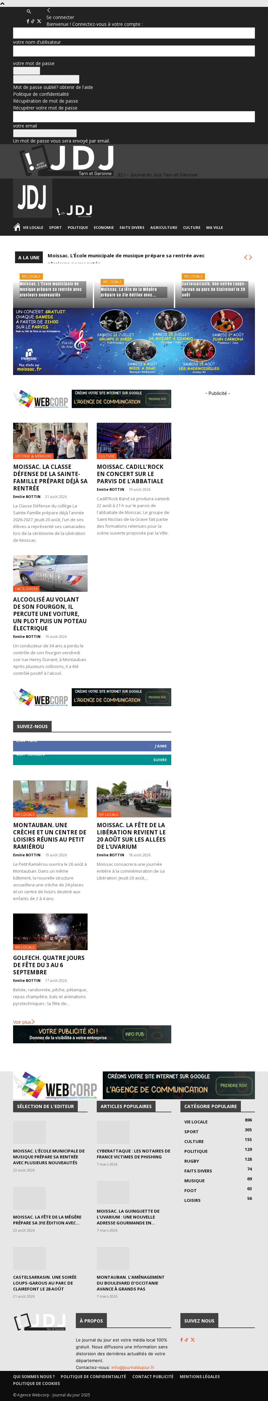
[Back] (48, 10)
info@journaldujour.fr (132, 1367)
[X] (39, 21)
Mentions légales (200, 1376)
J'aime (161, 745)
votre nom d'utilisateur (37, 42)
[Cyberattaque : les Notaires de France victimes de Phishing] (134, 1132)
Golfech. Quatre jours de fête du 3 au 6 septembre (49, 965)
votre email (25, 126)
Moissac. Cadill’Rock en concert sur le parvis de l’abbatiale (130, 474)
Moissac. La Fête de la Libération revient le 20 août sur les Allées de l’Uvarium (131, 835)
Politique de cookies (36, 1383)
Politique (78, 227)
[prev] (245, 257)
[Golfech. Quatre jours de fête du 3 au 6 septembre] (50, 932)
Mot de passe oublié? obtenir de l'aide (53, 87)
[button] (29, 12)
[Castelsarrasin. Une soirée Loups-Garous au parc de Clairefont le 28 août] (215, 285)
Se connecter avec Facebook (46, 79)
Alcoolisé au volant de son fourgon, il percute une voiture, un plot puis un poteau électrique (50, 614)
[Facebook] (28, 21)
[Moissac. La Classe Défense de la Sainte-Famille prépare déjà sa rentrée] (50, 441)
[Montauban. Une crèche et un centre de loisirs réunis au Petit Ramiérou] (50, 798)
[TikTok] (33, 21)
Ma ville (214, 227)
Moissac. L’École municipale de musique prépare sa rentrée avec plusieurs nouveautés (49, 1157)
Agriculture (163, 227)
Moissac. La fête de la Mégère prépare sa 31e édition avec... (47, 1220)
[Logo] (33, 216)
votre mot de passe (34, 63)
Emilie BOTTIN (27, 496)
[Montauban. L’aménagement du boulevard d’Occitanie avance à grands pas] (134, 1258)
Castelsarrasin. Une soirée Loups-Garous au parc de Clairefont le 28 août (44, 1283)
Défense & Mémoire (33, 455)
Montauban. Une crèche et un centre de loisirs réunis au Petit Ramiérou (49, 835)
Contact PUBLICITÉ (153, 1376)
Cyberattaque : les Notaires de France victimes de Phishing (133, 1154)
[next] (250, 257)
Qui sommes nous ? (34, 1376)
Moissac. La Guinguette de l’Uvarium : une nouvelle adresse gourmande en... (128, 1217)
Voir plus (22, 1022)
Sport (55, 227)
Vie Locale (33, 227)
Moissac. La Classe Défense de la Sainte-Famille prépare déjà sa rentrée (50, 477)
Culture (191, 227)
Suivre (160, 759)
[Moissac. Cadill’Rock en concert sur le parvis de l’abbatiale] (134, 441)
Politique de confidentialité (41, 94)
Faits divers (132, 227)
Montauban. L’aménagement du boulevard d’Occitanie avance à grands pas (131, 1283)
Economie (104, 227)
